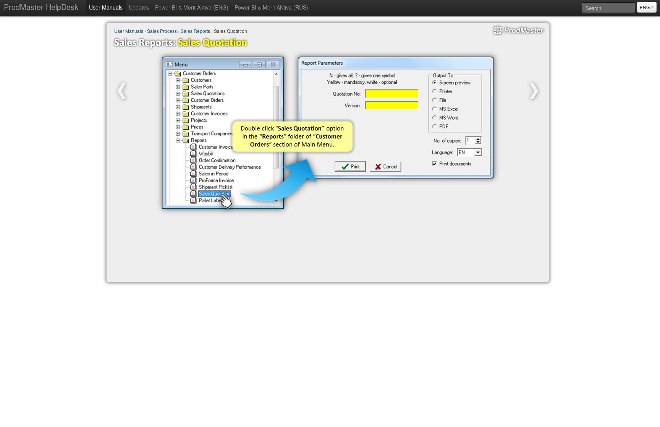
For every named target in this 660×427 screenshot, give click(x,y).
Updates (139, 7)
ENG (645, 7)
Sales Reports (195, 31)
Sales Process (162, 31)
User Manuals (106, 7)
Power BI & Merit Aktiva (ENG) (191, 7)
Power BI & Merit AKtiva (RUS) (271, 7)
